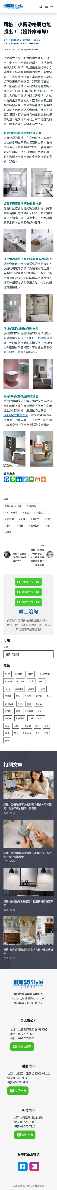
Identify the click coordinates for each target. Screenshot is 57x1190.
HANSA (30, 673)
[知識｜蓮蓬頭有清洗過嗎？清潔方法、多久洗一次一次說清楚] (28, 834)
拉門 (48, 519)
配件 (48, 525)
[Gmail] (37, 479)
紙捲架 (41, 718)
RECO (41, 681)
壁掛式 (35, 519)
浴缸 (40, 710)
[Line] (13, 479)
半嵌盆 (38, 512)
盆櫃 (31, 718)
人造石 (28, 696)
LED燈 (31, 681)
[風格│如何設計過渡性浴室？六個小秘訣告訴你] (28, 930)
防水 (16, 732)
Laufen (31, 505)
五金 (25, 512)
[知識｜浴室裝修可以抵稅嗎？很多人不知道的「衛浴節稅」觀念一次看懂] (28, 785)
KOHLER (9, 681)
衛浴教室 (21, 49)
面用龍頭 (26, 732)
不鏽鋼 (8, 696)
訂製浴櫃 (26, 725)
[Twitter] (25, 479)
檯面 (29, 703)
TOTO (7, 688)
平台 (48, 696)
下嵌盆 (42, 688)
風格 (37, 49)
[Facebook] (6, 479)
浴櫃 (20, 525)
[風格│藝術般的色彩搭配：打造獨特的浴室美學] (28, 882)
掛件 (8, 525)
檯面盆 (38, 703)
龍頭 (7, 740)
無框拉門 (34, 525)
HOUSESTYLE (13, 505)
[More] (43, 479)
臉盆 (7, 725)
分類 (5, 647)
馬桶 (8, 532)
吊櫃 (22, 519)
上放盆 (31, 688)
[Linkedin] (19, 479)
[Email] (31, 479)
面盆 (37, 732)
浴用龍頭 (29, 710)
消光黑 (8, 718)
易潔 (20, 703)
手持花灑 (9, 703)
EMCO (7, 673)
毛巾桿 (8, 710)
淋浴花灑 (20, 718)
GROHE (18, 673)
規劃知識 (30, 49)
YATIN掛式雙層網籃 (15, 415)
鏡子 (46, 725)
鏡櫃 (7, 732)
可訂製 (9, 519)
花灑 (16, 725)
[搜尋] (40, 6)
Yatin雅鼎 (11, 512)
